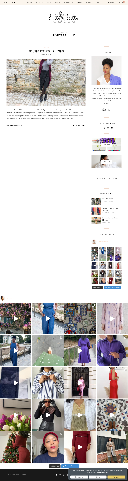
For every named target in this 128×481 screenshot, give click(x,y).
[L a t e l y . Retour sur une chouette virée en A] (110, 250)
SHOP (79, 2)
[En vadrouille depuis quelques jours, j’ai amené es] (95, 250)
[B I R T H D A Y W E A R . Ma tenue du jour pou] (95, 257)
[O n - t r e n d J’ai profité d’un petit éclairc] (110, 281)
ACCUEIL (29, 2)
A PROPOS (39, 2)
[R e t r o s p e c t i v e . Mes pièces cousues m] (118, 273)
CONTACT (89, 2)
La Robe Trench (107, 198)
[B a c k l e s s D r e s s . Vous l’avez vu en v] (118, 265)
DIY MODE (46, 47)
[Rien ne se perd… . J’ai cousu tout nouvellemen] (102, 273)
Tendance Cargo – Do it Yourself (110, 209)
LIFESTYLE (67, 2)
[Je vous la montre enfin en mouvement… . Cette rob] (118, 250)
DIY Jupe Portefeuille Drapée (46, 51)
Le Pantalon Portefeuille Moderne (110, 219)
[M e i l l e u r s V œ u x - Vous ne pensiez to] (110, 273)
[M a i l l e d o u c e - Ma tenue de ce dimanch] (110, 265)
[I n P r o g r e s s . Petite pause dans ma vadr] (118, 257)
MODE (57, 2)
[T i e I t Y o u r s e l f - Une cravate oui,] (102, 265)
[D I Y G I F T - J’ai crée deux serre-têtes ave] (102, 281)
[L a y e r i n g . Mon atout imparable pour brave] (118, 281)
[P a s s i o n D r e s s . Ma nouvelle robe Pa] (95, 273)
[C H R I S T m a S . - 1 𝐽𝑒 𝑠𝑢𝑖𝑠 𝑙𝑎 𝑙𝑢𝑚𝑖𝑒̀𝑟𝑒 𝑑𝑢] (95, 281)
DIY (48, 2)
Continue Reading (13, 125)
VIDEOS (99, 2)
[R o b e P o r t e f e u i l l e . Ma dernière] (102, 257)
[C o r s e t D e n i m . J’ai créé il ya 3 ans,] (95, 265)
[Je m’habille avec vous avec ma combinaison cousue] (102, 250)
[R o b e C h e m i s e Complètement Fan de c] (110, 257)
